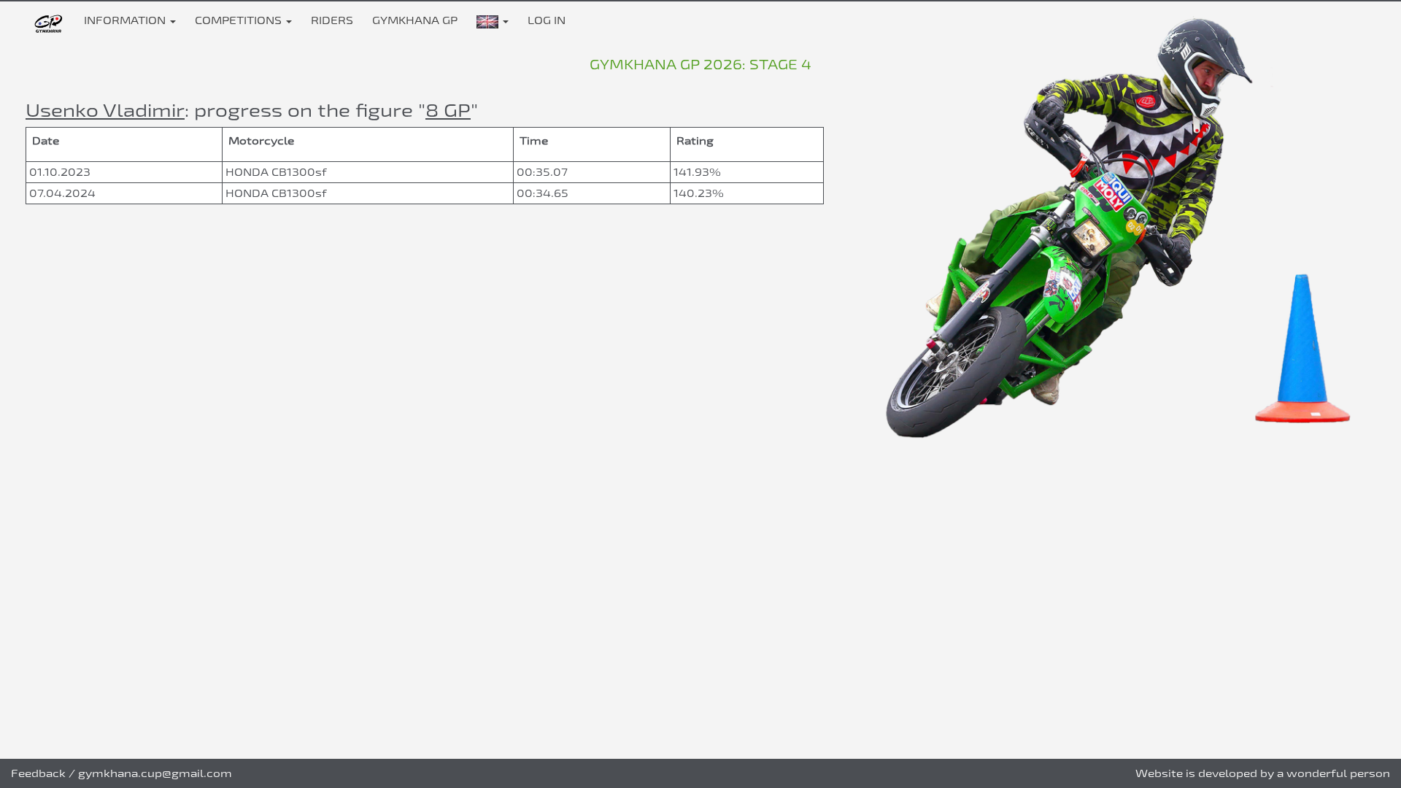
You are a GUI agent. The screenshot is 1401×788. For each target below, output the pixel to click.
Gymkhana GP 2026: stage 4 (700, 64)
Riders (332, 20)
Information (126, 20)
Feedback (38, 773)
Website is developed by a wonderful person (1262, 773)
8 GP (448, 109)
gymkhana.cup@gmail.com (155, 773)
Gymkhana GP (415, 20)
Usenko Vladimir (105, 109)
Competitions (240, 20)
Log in (547, 20)
